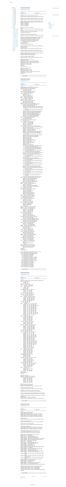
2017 (13, 14)
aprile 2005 (14, 42)
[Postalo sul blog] (23, 75)
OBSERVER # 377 (25, 80)
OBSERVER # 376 (25, 274)
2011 (13, 21)
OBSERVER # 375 (25, 405)
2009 (13, 23)
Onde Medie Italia (51, 25)
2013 (13, 19)
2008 (13, 24)
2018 (13, 13)
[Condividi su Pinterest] (26, 75)
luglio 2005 (14, 39)
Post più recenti (23, 476)
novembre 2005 (15, 30)
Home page (33, 476)
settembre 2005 (15, 32)
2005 (13, 28)
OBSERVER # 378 (25, 9)
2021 (13, 10)
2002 (13, 49)
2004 (13, 47)
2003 (13, 48)
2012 (13, 20)
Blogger (35, 484)
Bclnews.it (50, 24)
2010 (13, 22)
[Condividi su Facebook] (25, 75)
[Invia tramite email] (22, 75)
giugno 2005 (15, 40)
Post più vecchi (44, 476)
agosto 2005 (15, 33)
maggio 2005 (15, 41)
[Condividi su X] (24, 75)
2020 (13, 11)
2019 (13, 12)
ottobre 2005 (15, 31)
